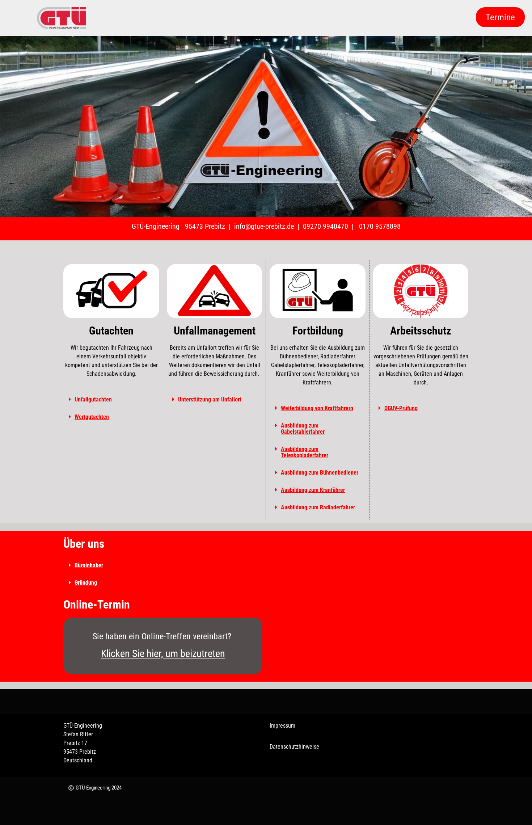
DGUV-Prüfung (401, 408)
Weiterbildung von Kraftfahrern (317, 408)
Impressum (282, 725)
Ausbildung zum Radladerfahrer (318, 507)
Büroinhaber (89, 565)
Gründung (86, 582)
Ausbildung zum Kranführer (313, 490)
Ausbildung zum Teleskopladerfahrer (304, 452)
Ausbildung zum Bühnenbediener (319, 472)
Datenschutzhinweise (294, 746)
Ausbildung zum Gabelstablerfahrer (303, 428)
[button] (111, 399)
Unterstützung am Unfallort (209, 399)
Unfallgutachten (93, 399)
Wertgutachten (92, 416)
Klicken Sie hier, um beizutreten (163, 654)
